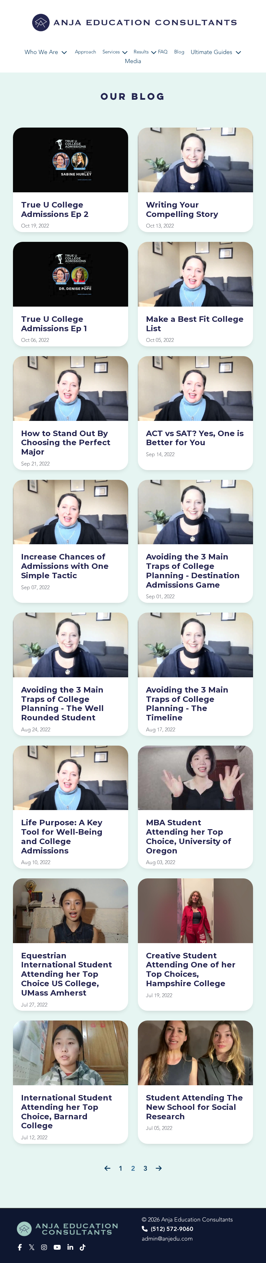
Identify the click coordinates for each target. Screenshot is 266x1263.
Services (111, 52)
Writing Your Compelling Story (182, 209)
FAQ (163, 52)
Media (133, 61)
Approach (85, 52)
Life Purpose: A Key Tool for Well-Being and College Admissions (62, 836)
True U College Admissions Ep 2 (55, 209)
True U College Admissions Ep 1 (54, 324)
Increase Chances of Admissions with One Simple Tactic (65, 566)
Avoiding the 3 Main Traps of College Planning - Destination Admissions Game (193, 570)
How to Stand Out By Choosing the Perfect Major (65, 443)
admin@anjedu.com (167, 1238)
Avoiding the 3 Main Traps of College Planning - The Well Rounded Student (62, 703)
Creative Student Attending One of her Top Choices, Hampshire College (191, 969)
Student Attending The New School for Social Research (194, 1107)
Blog (179, 52)
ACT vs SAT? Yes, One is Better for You (195, 438)
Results (141, 52)
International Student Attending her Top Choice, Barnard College (66, 1111)
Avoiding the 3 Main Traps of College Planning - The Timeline (187, 703)
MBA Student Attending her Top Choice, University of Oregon (188, 836)
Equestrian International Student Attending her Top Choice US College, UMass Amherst (66, 974)
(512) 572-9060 (172, 1229)
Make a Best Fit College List (195, 324)
